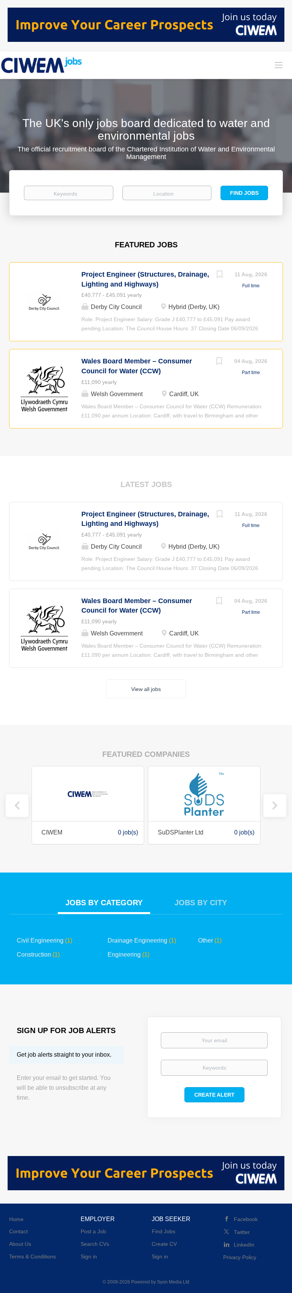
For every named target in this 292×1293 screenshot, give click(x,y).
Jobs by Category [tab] (104, 902)
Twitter (242, 1232)
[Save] (219, 275)
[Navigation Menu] (278, 64)
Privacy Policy (239, 1257)
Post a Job (93, 1231)
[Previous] (17, 806)
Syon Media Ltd (173, 1282)
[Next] (275, 806)
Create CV (164, 1244)
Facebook (246, 1219)
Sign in (89, 1256)
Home (16, 1219)
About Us (20, 1244)
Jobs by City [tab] (201, 902)
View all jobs (146, 689)
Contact (18, 1231)
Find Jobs (244, 193)
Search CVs (95, 1244)
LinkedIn (244, 1245)
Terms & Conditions (32, 1256)
